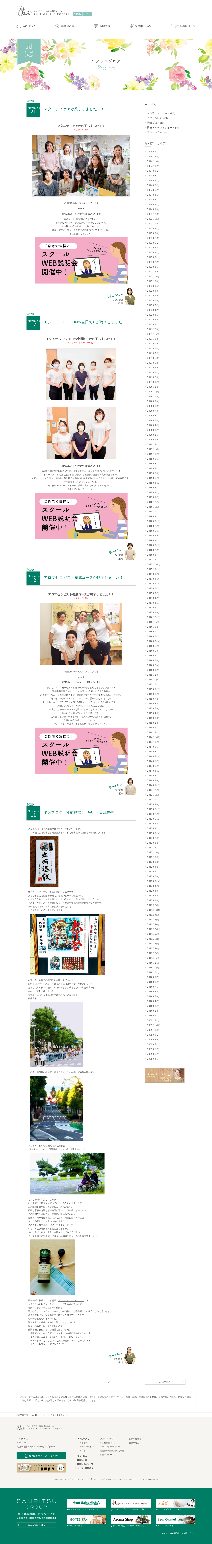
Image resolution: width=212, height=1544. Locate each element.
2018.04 (151, 540)
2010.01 (151, 1015)
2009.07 (151, 1044)
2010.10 (151, 972)
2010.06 (151, 991)
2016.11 (151, 622)
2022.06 (151, 300)
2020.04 (151, 425)
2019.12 (151, 444)
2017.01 (151, 612)
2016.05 (151, 650)
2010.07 (151, 986)
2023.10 (151, 223)
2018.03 (151, 545)
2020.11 (151, 391)
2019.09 (151, 458)
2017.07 (151, 583)
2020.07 (151, 410)
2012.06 (151, 876)
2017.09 (151, 574)
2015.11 (151, 679)
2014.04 (151, 770)
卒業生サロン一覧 (85, 1464)
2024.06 (151, 185)
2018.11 (151, 506)
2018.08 (151, 521)
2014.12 (151, 732)
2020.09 (151, 401)
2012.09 (151, 862)
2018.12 (151, 502)
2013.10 (151, 799)
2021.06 (151, 358)
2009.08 (151, 1039)
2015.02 (151, 722)
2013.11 (151, 794)
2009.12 (151, 1020)
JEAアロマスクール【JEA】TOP (31, 1415)
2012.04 (151, 886)
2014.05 (151, 766)
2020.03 (151, 430)
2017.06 (151, 588)
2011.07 (151, 929)
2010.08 (151, 982)
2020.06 (151, 415)
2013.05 (151, 823)
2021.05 (151, 362)
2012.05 (151, 881)
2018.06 (151, 530)
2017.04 (151, 598)
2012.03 (151, 890)
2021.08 (151, 348)
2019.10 (151, 454)
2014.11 (151, 737)
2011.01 (151, 958)
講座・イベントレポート (161, 127)
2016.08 (151, 636)
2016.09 (151, 631)
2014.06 (151, 761)
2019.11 (151, 449)
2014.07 (151, 756)
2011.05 (151, 938)
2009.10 (151, 1030)
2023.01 (151, 266)
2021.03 (151, 372)
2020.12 (151, 386)
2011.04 (151, 943)
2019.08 (151, 463)
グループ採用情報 (171, 1533)
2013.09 (151, 804)
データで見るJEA (87, 1447)
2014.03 (151, 775)
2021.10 (151, 338)
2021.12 (151, 329)
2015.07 (151, 698)
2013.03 (151, 833)
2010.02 (151, 1010)
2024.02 (151, 204)
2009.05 (151, 1054)
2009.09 (151, 1034)
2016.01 (151, 670)
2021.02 (151, 377)
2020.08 (151, 406)
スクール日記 (154, 118)
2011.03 (151, 948)
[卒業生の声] (64, 26)
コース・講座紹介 (85, 1468)
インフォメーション (158, 113)
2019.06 (151, 473)
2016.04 (151, 655)
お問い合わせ (135, 1439)
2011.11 (151, 910)
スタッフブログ (58, 1415)
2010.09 (151, 977)
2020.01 (151, 439)
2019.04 (151, 482)
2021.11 (151, 334)
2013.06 (151, 818)
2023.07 (151, 238)
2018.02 (151, 550)
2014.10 (151, 742)
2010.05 (151, 996)
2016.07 (151, 641)
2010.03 (151, 1006)
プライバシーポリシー (110, 1447)
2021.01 (151, 382)
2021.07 (151, 353)
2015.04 (151, 713)
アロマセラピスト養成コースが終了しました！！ (85, 577)
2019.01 (151, 497)
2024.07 (151, 180)
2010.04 (151, 1001)
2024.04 (151, 194)
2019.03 (151, 487)
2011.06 (151, 934)
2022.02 (151, 319)
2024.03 (151, 199)
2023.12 (151, 214)
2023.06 (151, 242)
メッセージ (85, 1443)
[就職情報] (102, 26)
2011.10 (151, 914)
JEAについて (83, 1439)
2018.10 (151, 511)
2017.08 (151, 578)
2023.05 (151, 247)
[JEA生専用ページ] (183, 26)
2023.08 (151, 233)
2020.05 (151, 420)
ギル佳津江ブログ (108, 1443)
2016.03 (151, 660)
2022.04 (151, 310)
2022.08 (151, 290)
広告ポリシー (106, 1454)
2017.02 (151, 607)
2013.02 (151, 838)
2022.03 (151, 314)
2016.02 (151, 665)
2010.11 (151, 967)
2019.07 (151, 468)
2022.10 (151, 281)
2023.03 (151, 257)
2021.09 (151, 343)
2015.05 (151, 708)
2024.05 (151, 190)
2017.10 (151, 569)
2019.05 (151, 478)
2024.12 (151, 156)
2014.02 (151, 780)
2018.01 (151, 554)
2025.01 (151, 151)
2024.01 (151, 209)
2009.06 (151, 1049)
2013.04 (151, 828)
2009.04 (151, 1058)
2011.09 (151, 919)
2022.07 (151, 295)
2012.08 (151, 866)
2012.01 (151, 900)
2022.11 (151, 276)
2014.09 (151, 746)
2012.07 (151, 871)
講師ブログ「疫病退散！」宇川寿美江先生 (79, 812)
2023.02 (151, 262)
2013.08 (151, 809)
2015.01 (151, 727)
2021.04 (151, 367)
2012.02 (151, 895)
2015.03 (151, 718)
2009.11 (151, 1025)
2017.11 (151, 564)
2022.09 (151, 286)
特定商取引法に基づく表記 (112, 1450)
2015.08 (151, 694)
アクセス (84, 1450)
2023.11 (151, 218)
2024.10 (151, 166)
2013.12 (151, 790)
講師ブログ (153, 122)
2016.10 (151, 626)
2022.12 (151, 271)
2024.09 (151, 170)
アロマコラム (154, 132)
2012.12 (151, 847)
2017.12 (151, 559)
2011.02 (151, 953)
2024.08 (151, 175)
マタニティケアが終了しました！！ (74, 109)
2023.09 (151, 228)
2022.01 (151, 324)
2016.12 (151, 617)
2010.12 (151, 962)
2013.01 (151, 842)
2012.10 (151, 857)
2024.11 (151, 161)
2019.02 (151, 492)
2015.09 (151, 689)
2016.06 (151, 646)
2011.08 (151, 924)
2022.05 (151, 305)
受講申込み (134, 1443)
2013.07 (151, 814)
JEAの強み (82, 1456)
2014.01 (151, 785)
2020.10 (151, 396)
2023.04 (151, 252)
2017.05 (151, 593)
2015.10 (151, 684)
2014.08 (151, 751)
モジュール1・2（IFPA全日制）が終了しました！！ (87, 322)
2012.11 (151, 852)
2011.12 (151, 905)
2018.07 (151, 526)
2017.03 (151, 602)
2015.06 (151, 703)
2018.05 (151, 535)
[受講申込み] (140, 26)
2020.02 (151, 434)
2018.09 (151, 516)
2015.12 (151, 674)
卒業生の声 (82, 1460)
